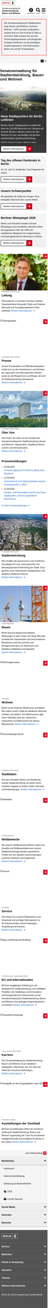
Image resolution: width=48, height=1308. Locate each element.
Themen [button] (6, 1278)
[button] (43, 61)
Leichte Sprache (15, 1199)
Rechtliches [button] (8, 1161)
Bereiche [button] (6, 1222)
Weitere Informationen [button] (13, 1285)
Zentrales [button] (6, 1215)
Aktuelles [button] (6, 1270)
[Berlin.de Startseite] (8, 3)
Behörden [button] (7, 1254)
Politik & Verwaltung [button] (12, 1262)
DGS (9, 1191)
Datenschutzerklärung (14, 1176)
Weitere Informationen (13, 149)
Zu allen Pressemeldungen (14, 505)
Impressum (9, 1168)
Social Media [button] (8, 1207)
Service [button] (5, 1246)
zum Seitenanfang (33, 1153)
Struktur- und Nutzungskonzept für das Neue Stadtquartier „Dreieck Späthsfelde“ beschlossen (25, 495)
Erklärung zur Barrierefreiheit (17, 1183)
